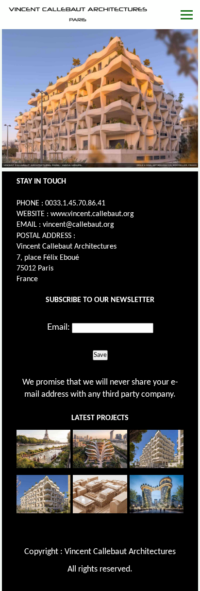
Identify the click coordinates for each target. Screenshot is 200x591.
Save (100, 355)
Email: (58, 327)
